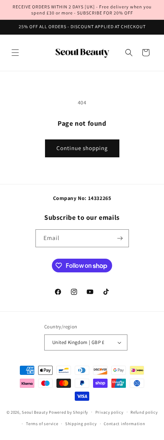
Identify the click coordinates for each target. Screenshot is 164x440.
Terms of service (42, 423)
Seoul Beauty (35, 411)
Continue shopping (82, 148)
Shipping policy (81, 423)
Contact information (124, 423)
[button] (15, 52)
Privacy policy (109, 412)
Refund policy (144, 412)
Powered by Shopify (68, 411)
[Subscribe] (120, 238)
